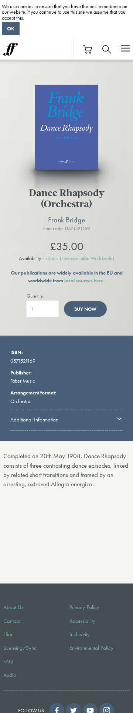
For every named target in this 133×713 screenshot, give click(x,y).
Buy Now (85, 309)
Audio (9, 675)
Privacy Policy (84, 607)
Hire (7, 634)
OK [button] (10, 28)
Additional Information (34, 419)
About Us (13, 607)
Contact (11, 621)
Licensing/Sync (20, 648)
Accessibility (82, 621)
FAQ (8, 661)
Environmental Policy (91, 648)
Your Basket (88, 49)
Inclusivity (79, 634)
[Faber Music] (10, 49)
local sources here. (84, 280)
